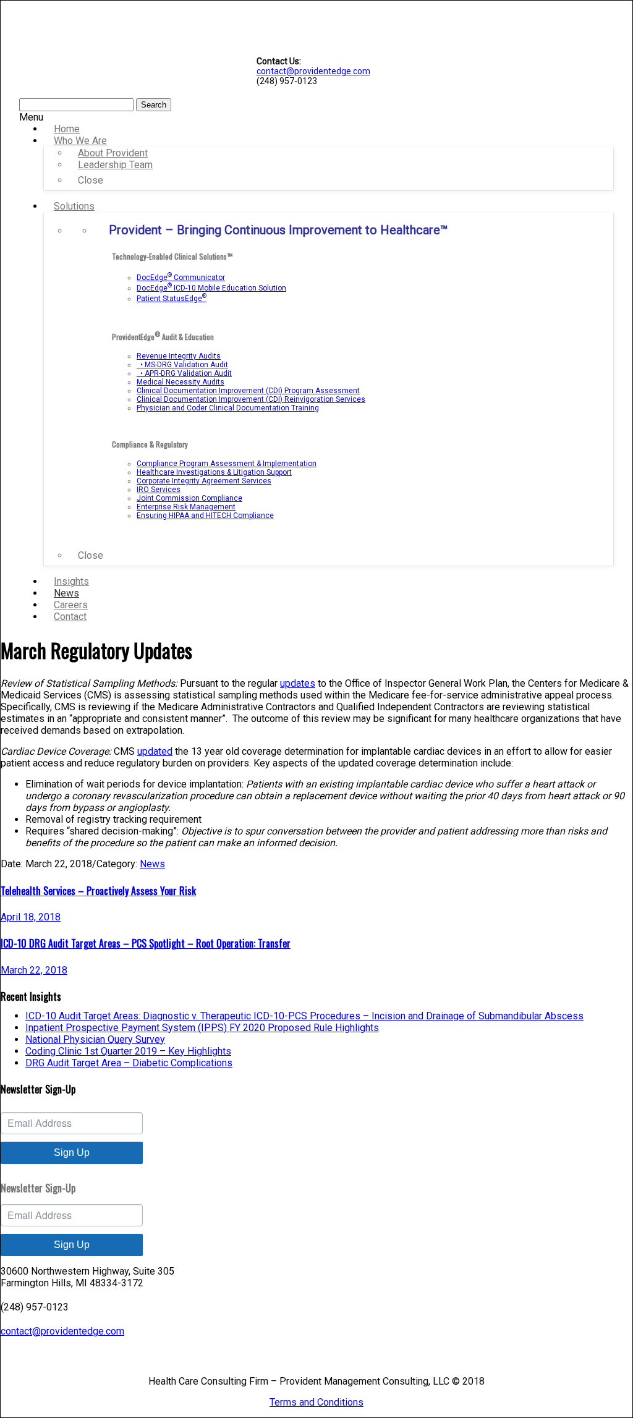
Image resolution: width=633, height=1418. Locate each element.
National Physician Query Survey (95, 1039)
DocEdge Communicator (181, 277)
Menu (31, 117)
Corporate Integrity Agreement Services (204, 481)
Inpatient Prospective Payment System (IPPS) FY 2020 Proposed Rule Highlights (202, 1028)
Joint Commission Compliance (189, 498)
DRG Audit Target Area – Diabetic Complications (128, 1063)
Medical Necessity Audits (180, 382)
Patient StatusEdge (171, 298)
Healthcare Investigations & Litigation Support (214, 472)
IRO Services (159, 489)
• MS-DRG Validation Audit (182, 364)
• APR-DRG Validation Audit (184, 373)
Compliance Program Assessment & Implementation (226, 463)
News (152, 864)
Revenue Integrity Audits (179, 356)
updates (297, 683)
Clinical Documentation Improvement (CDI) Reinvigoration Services (251, 399)
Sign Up (72, 1152)
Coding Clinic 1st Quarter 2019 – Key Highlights (128, 1051)
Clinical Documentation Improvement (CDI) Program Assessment (248, 390)
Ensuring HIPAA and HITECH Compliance (205, 515)
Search (153, 104)
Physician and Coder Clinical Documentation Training (228, 408)
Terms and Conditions (316, 1402)
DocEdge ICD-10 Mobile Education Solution (211, 288)
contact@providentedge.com (313, 71)
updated (154, 751)
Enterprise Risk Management (186, 507)
